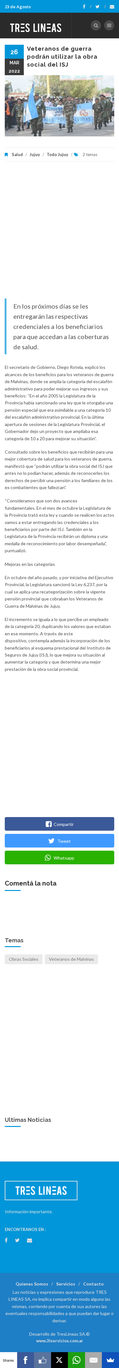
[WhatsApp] (76, 1360)
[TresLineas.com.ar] (36, 25)
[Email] (93, 1360)
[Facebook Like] (42, 1360)
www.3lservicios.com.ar (59, 1340)
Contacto (93, 1283)
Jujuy (35, 154)
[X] (59, 1360)
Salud (17, 154)
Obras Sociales (23, 959)
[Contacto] (112, 7)
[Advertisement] (59, 233)
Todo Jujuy (57, 154)
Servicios (65, 1283)
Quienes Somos (32, 1283)
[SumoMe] (110, 1360)
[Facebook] (87, 7)
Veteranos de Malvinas (71, 959)
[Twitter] (101, 7)
